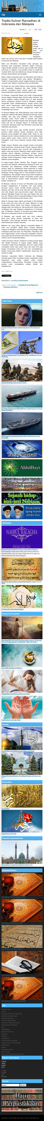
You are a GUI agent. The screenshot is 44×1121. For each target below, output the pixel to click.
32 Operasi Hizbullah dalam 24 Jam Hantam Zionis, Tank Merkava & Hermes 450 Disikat (22, 356)
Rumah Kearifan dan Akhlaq (9, 1040)
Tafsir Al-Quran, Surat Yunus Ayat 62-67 (12, 923)
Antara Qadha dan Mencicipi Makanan (12, 668)
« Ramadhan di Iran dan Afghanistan (28, 285)
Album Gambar (6, 1052)
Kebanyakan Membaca (9, 870)
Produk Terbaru (7, 301)
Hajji (3, 1027)
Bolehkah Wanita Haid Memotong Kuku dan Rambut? (16, 694)
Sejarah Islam (5, 1045)
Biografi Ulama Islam (7, 1031)
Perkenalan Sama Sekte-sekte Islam (12, 1013)
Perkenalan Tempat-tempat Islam (12, 838)
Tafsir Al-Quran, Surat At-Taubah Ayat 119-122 (14, 897)
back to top (39, 292)
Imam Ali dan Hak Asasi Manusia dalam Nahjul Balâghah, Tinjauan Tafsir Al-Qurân (21, 582)
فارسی (4, 1070)
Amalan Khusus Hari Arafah (9, 834)
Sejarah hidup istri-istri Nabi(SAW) (11, 1043)
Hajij (3, 14)
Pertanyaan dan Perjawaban (11, 613)
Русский (4, 1076)
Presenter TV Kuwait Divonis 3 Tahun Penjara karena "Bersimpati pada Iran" (21, 328)
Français (4, 1061)
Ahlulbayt (4, 1036)
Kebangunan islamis (7, 1049)
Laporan (4, 1011)
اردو (3, 1074)
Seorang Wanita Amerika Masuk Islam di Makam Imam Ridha (18, 751)
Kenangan (5, 724)
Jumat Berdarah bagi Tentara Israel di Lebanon (14, 383)
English (4, 1065)
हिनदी (3, 1067)
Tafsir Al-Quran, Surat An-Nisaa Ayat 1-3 (12, 949)
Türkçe (3, 1063)
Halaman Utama (6, 1009)
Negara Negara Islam (8, 1018)
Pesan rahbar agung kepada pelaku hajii (13, 1054)
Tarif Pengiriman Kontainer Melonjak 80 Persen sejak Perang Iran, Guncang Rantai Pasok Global (22, 409)
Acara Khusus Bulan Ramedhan (19, 280)
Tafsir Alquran (5, 1038)
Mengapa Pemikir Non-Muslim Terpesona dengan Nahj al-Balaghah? (20, 549)
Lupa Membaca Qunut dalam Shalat (11, 720)
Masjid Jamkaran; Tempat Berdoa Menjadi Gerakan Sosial (17, 865)
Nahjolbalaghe (6, 523)
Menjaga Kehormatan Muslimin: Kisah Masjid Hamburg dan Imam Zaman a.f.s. (21, 777)
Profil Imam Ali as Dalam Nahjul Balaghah (13, 609)
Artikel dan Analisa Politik (9, 1020)
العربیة (4, 1072)
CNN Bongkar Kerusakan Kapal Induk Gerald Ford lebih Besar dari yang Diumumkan (21, 437)
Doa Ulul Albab (5, 809)
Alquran (4, 1047)
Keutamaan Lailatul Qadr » (11, 287)
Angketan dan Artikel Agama (9, 1016)
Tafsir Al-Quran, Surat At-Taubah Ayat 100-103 (14, 1001)
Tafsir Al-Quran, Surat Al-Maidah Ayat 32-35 (13, 975)
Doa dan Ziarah (6, 782)
